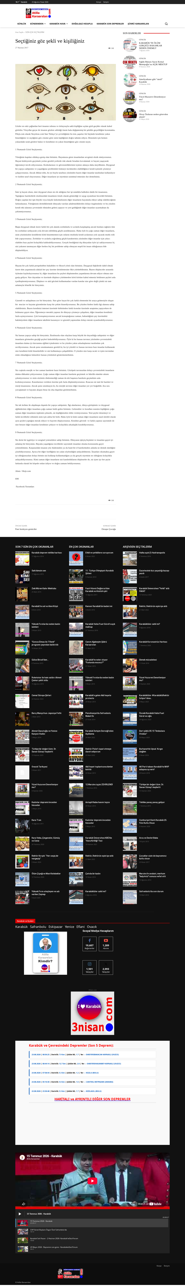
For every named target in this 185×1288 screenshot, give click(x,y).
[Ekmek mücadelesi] (130, 665)
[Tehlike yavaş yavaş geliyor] (130, 808)
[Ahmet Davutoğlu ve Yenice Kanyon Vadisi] (22, 737)
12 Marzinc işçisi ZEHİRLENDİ (99, 784)
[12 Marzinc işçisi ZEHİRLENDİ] (76, 790)
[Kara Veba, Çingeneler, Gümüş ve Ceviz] (22, 844)
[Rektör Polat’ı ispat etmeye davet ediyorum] (76, 755)
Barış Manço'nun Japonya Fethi (46, 713)
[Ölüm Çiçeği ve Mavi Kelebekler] (22, 879)
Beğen (89, 939)
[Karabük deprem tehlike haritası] (22, 558)
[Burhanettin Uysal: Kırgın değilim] (130, 755)
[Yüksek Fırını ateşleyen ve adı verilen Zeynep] (22, 897)
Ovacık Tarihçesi (39, 767)
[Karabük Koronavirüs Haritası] (130, 648)
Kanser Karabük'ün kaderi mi (98, 606)
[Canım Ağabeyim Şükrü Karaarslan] (76, 648)
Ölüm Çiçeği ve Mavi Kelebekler (46, 873)
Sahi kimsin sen (39, 570)
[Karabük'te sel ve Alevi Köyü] (22, 612)
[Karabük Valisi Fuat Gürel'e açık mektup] (76, 630)
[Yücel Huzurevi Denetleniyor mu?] (130, 98)
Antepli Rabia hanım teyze (97, 802)
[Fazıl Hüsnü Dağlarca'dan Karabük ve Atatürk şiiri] (76, 594)
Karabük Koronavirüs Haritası (153, 642)
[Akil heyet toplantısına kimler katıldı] (76, 772)
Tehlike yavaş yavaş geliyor (152, 802)
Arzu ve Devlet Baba (148, 838)
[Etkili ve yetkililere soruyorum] (76, 558)
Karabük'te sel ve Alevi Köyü (45, 606)
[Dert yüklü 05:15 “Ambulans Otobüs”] (130, 737)
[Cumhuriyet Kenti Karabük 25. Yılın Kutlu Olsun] (130, 826)
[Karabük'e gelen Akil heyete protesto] (76, 701)
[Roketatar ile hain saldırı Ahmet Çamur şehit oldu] (22, 683)
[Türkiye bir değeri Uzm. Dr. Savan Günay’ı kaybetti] (22, 755)
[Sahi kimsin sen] (22, 576)
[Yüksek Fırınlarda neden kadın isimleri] (22, 630)
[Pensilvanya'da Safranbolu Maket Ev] (76, 719)
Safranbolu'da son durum (151, 891)
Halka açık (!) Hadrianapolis (152, 553)
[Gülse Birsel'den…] (22, 665)
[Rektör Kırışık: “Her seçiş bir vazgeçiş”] (22, 862)
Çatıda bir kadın (92, 873)
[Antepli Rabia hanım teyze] (76, 808)
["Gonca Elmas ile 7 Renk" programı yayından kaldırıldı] (22, 648)
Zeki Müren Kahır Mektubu (44, 588)
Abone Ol (106, 939)
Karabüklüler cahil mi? (95, 891)
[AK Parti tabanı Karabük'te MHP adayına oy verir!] (130, 772)
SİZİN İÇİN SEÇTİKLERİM (34, 32)
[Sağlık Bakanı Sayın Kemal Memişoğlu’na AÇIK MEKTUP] (130, 62)
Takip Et (89, 962)
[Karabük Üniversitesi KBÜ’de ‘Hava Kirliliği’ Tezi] (76, 844)
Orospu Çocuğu (109, 529)
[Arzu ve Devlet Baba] (130, 844)
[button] (166, 23)
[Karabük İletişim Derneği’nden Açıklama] (76, 737)
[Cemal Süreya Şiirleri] (22, 701)
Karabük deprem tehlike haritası (47, 553)
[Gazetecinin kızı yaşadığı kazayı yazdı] (130, 576)
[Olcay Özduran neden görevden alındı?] (130, 115)
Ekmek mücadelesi (148, 660)
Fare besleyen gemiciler (26, 529)
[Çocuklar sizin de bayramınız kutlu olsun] (130, 862)
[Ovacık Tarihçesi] (22, 772)
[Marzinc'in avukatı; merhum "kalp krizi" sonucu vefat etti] (130, 879)
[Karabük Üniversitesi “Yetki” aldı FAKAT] (130, 594)
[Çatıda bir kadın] (76, 879)
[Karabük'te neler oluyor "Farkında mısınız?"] (76, 665)
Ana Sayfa (19, 32)
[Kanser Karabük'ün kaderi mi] (76, 612)
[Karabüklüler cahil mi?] (76, 897)
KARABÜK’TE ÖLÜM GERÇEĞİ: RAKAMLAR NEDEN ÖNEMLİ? (150, 45)
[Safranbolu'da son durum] (130, 897)
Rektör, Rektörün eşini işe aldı (99, 856)
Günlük (142, 40)
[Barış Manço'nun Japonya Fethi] (22, 719)
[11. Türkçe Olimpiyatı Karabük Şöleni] (76, 576)
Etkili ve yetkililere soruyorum (99, 553)
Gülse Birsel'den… (40, 660)
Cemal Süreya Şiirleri (41, 695)
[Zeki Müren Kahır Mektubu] (22, 594)
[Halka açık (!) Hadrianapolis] (130, 558)
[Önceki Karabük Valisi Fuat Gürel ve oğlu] (130, 719)
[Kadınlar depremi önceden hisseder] (22, 808)
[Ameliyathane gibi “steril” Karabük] (130, 80)
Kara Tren (36, 820)
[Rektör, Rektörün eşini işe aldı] (76, 862)
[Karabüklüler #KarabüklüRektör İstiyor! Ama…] (130, 701)
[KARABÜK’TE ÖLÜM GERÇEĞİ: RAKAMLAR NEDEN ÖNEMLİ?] (130, 45)
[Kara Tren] (22, 826)
